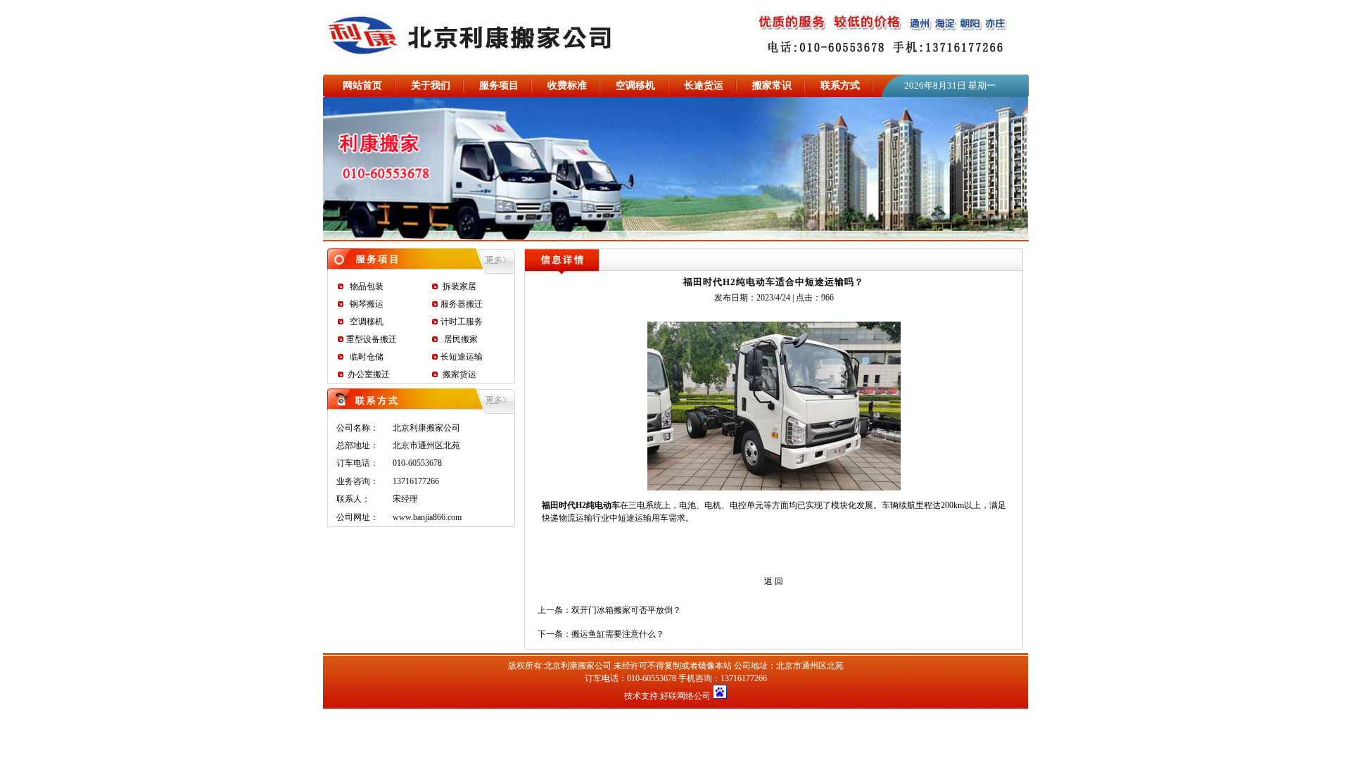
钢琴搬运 (366, 304)
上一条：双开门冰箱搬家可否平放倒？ (609, 610)
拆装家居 (459, 286)
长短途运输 (461, 357)
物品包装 (366, 286)
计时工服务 (461, 322)
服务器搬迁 (461, 304)
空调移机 (366, 322)
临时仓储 (366, 357)
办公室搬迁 (369, 374)
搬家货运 (459, 374)
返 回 (773, 581)
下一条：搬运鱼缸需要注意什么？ (601, 634)
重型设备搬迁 (371, 339)
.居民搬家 (460, 339)
